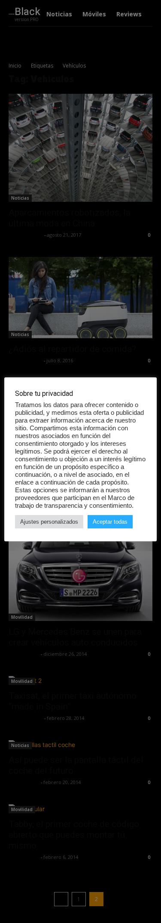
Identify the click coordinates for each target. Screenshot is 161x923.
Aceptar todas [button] (110, 522)
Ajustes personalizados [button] (49, 522)
